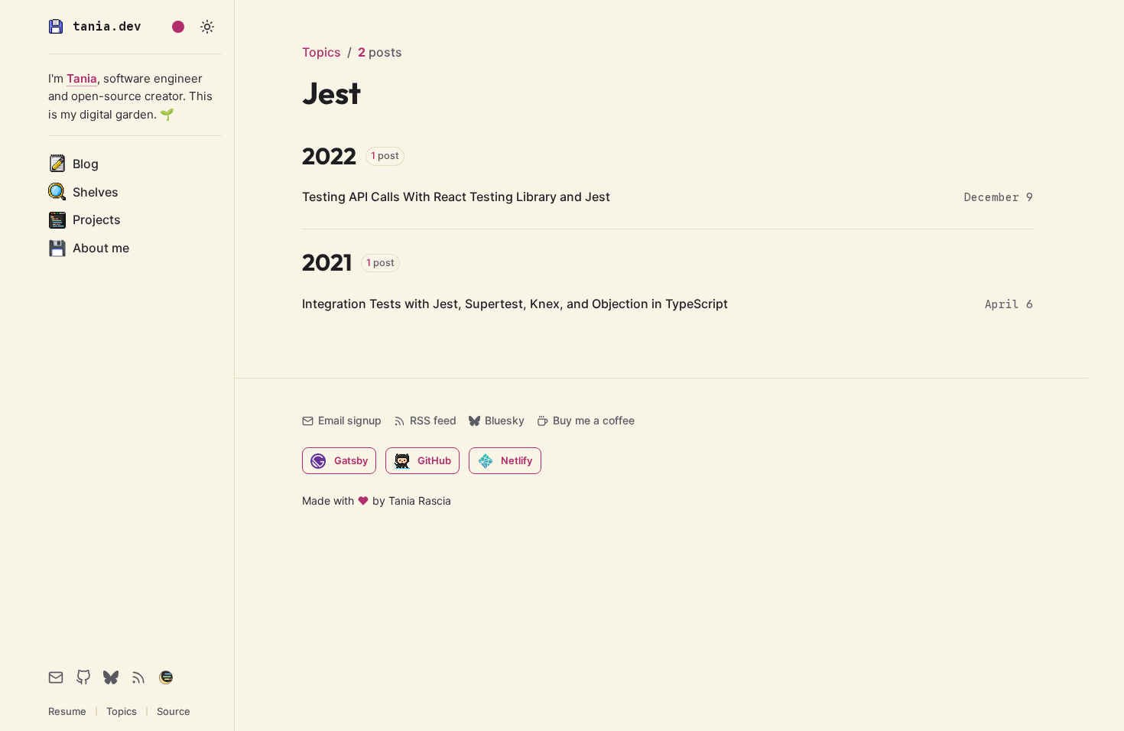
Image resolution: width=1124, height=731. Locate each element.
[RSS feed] (138, 677)
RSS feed (433, 420)
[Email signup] (56, 677)
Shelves (96, 192)
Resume (67, 711)
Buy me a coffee (594, 420)
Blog (86, 163)
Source (173, 711)
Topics (121, 711)
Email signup (350, 420)
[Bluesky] (111, 677)
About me (101, 247)
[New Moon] (166, 677)
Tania (82, 78)
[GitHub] (83, 677)
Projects (97, 219)
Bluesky (505, 420)
